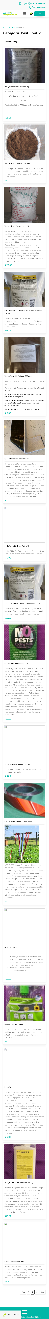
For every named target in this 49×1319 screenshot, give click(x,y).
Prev (23, 1292)
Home (5, 27)
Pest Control (13, 27)
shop (40, 14)
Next (42, 1292)
